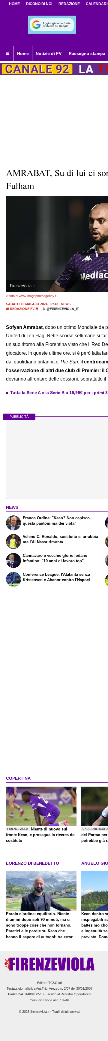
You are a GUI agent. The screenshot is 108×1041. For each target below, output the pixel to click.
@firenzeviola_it (62, 309)
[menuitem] (7, 53)
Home (14, 4)
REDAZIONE (69, 4)
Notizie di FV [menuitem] (49, 53)
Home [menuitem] (23, 53)
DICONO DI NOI (39, 4)
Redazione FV (22, 309)
